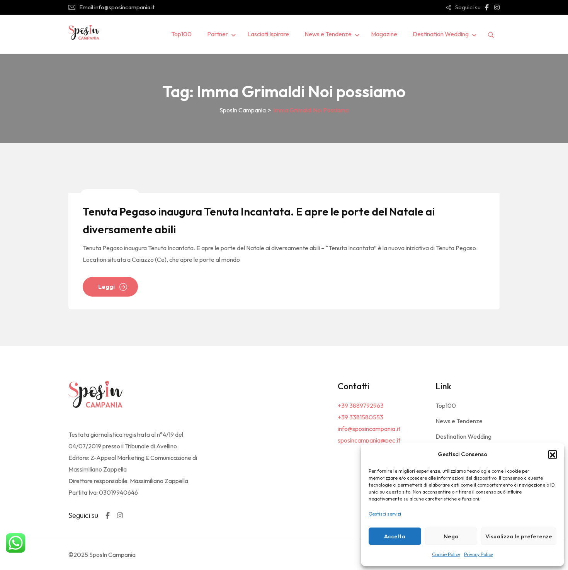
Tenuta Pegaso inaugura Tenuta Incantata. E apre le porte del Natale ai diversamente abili (259, 220)
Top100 (181, 34)
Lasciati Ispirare (268, 34)
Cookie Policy (446, 554)
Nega (451, 536)
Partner (217, 34)
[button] (552, 454)
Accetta (394, 536)
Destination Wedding (441, 34)
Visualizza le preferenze (518, 536)
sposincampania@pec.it (369, 440)
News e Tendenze (328, 34)
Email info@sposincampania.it (117, 7)
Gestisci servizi (385, 514)
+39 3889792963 (361, 405)
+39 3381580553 (360, 417)
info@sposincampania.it (369, 429)
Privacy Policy (478, 554)
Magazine (384, 34)
